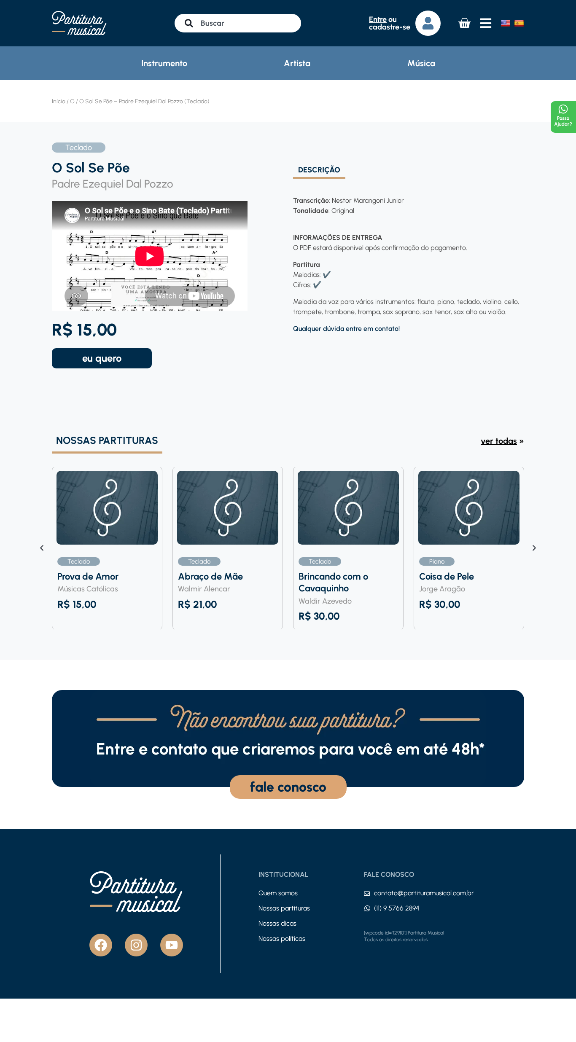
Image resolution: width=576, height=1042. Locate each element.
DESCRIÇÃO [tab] (319, 170)
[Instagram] (136, 945)
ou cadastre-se (389, 23)
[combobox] (238, 23)
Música (421, 63)
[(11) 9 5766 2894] (367, 908)
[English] (506, 23)
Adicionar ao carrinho (102, 358)
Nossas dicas (277, 923)
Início (58, 101)
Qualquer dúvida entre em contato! (346, 329)
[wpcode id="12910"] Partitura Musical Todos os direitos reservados (404, 936)
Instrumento (164, 63)
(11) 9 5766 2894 (397, 908)
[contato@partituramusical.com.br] (367, 894)
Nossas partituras (284, 908)
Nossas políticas (281, 939)
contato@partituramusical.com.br (424, 893)
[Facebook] (100, 945)
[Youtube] (171, 945)
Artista (297, 63)
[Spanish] (519, 23)
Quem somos (278, 893)
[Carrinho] (464, 23)
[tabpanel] (406, 256)
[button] (534, 548)
